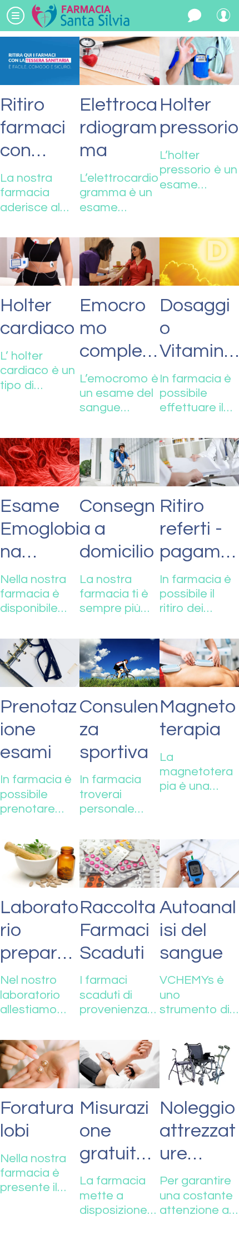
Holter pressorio (199, 116)
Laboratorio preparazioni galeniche (39, 931)
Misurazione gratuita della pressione (115, 1131)
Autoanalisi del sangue (198, 930)
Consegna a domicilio (117, 528)
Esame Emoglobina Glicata (39, 529)
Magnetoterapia (198, 718)
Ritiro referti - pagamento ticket (199, 529)
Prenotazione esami (38, 729)
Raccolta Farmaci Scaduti (117, 930)
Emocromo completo (114, 329)
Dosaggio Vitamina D (197, 329)
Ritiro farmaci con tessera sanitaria (37, 128)
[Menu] (15, 15)
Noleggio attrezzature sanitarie (198, 1131)
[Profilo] (223, 15)
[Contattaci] (194, 15)
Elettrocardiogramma (118, 127)
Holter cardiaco (37, 317)
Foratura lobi (37, 1119)
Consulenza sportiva (118, 729)
